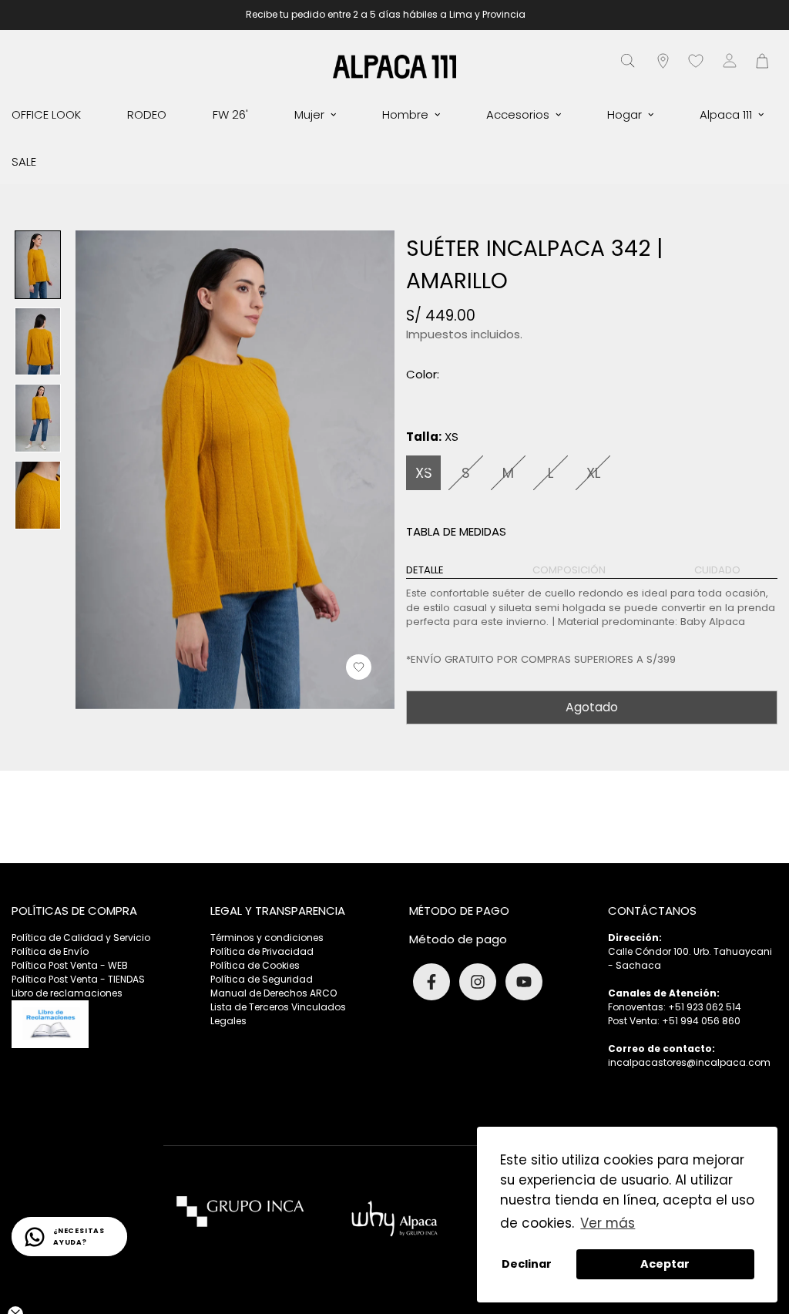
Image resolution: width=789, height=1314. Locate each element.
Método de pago (458, 939)
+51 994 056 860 (701, 1020)
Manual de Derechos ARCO (273, 993)
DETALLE (425, 570)
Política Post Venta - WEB (70, 965)
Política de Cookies (255, 965)
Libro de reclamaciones (67, 993)
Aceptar (665, 1264)
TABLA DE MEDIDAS (456, 531)
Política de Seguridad (261, 979)
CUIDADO (717, 570)
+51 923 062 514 (704, 1006)
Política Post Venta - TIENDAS (78, 979)
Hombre (405, 114)
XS (423, 472)
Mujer (309, 114)
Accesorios (517, 114)
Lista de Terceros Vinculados (278, 1006)
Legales (228, 1020)
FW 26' (230, 114)
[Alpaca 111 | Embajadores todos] (394, 66)
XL (593, 472)
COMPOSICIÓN (569, 570)
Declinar (527, 1264)
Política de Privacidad (262, 951)
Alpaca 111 (726, 114)
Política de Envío (50, 951)
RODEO (146, 114)
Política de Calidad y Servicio (81, 937)
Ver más (607, 1223)
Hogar (624, 114)
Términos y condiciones (267, 937)
